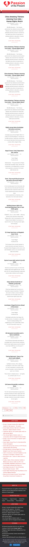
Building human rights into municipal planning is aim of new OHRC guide (14, 207)
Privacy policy (16, 544)
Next (11, 410)
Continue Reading (14, 40)
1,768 (24, 408)
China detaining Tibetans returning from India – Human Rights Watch (14, 19)
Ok (10, 544)
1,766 (15, 408)
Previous (5, 408)
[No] (27, 542)
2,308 (7, 410)
